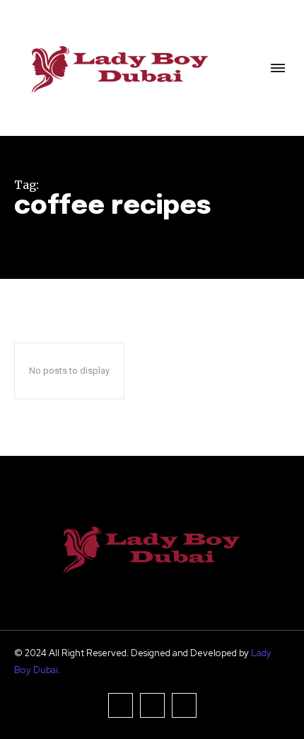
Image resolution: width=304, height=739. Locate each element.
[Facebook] (120, 705)
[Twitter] (184, 705)
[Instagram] (152, 705)
